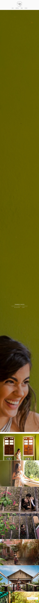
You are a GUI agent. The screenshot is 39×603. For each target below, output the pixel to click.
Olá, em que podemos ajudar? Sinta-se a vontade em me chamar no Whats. (31, 598)
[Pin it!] (22, 459)
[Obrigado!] (17, 459)
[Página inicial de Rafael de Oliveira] (19, 3)
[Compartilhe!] (19, 459)
